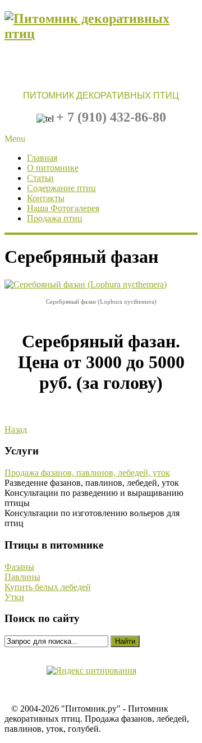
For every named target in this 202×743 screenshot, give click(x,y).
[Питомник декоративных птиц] (101, 33)
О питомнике (53, 168)
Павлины (22, 577)
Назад (15, 429)
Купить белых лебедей (47, 587)
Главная (42, 157)
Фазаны (19, 567)
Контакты (46, 198)
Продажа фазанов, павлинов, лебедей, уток (87, 472)
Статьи (40, 178)
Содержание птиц (61, 188)
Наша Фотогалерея (63, 208)
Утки (14, 597)
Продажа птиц (54, 218)
